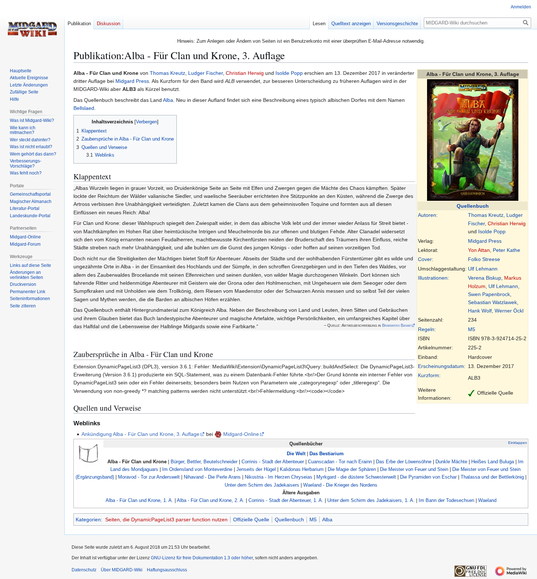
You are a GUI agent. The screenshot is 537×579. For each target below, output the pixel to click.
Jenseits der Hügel (256, 469)
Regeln (426, 329)
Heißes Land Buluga (492, 461)
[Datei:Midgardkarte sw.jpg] (89, 454)
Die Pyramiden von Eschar (428, 477)
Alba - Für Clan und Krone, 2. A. (210, 500)
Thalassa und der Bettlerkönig (492, 477)
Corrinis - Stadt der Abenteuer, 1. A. (285, 500)
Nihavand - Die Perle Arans (212, 477)
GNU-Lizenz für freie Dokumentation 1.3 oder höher (202, 557)
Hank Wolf (480, 311)
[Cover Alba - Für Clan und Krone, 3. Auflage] (472, 139)
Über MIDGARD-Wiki (121, 569)
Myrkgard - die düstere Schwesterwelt (356, 477)
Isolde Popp (492, 231)
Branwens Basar (396, 325)
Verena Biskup (484, 278)
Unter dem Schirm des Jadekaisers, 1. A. (371, 500)
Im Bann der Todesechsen (446, 500)
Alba (168, 100)
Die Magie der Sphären (352, 469)
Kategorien (88, 519)
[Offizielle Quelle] (471, 393)
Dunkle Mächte (451, 461)
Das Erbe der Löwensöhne (403, 461)
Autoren (427, 215)
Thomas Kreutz (485, 215)
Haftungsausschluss (167, 569)
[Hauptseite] (32, 29)
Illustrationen (433, 278)
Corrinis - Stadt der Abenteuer (272, 461)
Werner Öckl (509, 311)
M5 (471, 329)
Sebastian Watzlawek (492, 302)
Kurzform (428, 375)
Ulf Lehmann (483, 269)
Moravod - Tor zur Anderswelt (149, 477)
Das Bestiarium (326, 453)
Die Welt (296, 453)
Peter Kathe (506, 250)
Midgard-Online (241, 434)
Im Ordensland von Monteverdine (197, 469)
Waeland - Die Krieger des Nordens (340, 485)
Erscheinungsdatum (441, 366)
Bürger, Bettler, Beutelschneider (204, 461)
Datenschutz (84, 569)
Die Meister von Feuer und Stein (414, 469)
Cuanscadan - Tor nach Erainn (340, 461)
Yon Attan (479, 250)
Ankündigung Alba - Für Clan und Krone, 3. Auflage (140, 434)
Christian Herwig (507, 223)
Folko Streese (484, 259)
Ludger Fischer (205, 73)
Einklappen (517, 443)
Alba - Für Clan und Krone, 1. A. (139, 500)
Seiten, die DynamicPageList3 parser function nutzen (166, 519)
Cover (425, 259)
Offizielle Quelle (251, 519)
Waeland (487, 500)
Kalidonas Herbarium (302, 469)
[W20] (218, 434)
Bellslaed (83, 108)
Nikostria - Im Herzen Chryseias (278, 477)
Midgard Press (485, 241)
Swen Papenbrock (489, 294)
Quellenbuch (473, 206)
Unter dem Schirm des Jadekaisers (262, 485)
